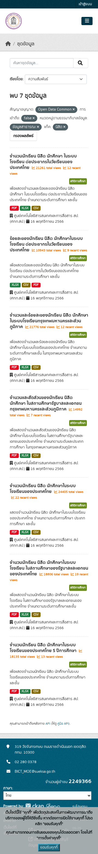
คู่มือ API (63, 723)
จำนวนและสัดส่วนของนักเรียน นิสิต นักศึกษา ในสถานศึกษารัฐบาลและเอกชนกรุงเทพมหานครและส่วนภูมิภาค (46, 403)
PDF (14, 208)
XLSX (25, 208)
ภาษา (7, 788)
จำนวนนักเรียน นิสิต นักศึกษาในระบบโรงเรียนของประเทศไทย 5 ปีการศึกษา (44, 647)
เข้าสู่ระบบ (85, 4)
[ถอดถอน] (74, 110)
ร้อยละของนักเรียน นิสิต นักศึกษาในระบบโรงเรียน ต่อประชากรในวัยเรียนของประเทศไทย (46, 244)
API (47, 723)
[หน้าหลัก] (8, 43)
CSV (36, 208)
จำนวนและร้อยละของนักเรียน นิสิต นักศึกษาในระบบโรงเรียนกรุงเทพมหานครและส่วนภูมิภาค (49, 321)
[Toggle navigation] (87, 21)
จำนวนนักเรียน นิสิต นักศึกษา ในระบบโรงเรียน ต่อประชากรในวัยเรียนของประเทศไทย (43, 162)
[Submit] (80, 63)
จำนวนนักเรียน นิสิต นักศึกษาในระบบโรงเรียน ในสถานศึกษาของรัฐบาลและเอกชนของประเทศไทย (49, 568)
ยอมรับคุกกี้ (49, 847)
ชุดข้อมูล (25, 43)
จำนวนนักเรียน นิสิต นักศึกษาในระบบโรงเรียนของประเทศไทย (43, 488)
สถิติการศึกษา (78, 181)
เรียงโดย (16, 79)
